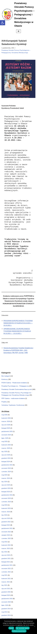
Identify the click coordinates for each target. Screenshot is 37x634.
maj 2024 (4, 475)
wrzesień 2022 (6, 532)
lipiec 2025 (4, 438)
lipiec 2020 (4, 605)
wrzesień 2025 (6, 435)
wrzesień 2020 (6, 602)
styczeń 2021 (5, 588)
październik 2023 (6, 495)
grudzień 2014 (6, 608)
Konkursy (4, 379)
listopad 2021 (5, 562)
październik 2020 (6, 598)
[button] (2, 22)
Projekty (4, 402)
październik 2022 (6, 528)
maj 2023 (4, 505)
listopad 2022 (5, 525)
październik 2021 (6, 565)
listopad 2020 (5, 595)
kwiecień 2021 (6, 578)
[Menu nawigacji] (18, 31)
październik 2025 (6, 431)
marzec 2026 (5, 421)
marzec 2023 (5, 511)
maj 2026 (4, 415)
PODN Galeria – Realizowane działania (14, 383)
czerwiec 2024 (6, 471)
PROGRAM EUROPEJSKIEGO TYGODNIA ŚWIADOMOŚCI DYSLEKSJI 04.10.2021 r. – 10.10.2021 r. (18, 323)
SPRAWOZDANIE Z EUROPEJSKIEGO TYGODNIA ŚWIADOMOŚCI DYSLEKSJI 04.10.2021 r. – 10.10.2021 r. (17, 331)
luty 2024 (4, 481)
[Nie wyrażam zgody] (35, 626)
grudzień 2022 (6, 522)
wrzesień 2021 (6, 568)
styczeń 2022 (5, 555)
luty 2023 (4, 515)
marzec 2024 (5, 478)
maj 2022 (4, 542)
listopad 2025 (5, 428)
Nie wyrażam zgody (22, 628)
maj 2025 (4, 441)
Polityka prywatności (19, 631)
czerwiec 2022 (6, 538)
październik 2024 (6, 465)
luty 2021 (4, 585)
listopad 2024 (5, 461)
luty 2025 (4, 451)
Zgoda (11, 628)
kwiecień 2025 (6, 445)
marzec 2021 (5, 582)
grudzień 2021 (6, 558)
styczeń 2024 (5, 485)
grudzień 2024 (6, 458)
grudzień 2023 (6, 488)
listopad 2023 (5, 491)
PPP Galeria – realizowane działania (13, 398)
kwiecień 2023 (6, 508)
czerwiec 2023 (6, 501)
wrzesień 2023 (6, 498)
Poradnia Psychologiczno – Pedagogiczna (15, 386)
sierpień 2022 (5, 535)
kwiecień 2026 (6, 418)
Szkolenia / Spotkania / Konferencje (12, 405)
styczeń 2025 (5, 455)
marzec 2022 (5, 548)
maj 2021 (4, 575)
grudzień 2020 (6, 592)
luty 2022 (4, 552)
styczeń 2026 (5, 425)
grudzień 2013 (6, 615)
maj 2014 (4, 612)
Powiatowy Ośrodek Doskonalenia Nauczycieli (16, 389)
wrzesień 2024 (6, 468)
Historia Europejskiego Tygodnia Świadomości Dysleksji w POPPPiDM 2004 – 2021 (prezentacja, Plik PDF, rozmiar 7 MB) (18, 350)
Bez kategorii (5, 376)
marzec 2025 (5, 448)
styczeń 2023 (5, 518)
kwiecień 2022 (6, 545)
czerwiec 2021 (6, 572)
